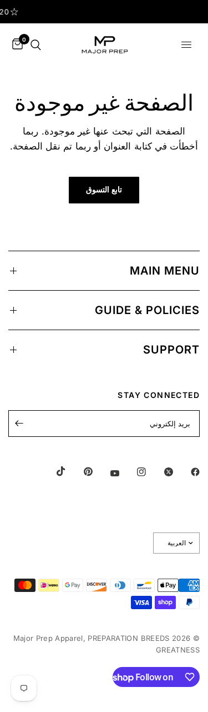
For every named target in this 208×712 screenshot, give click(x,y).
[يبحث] (36, 44)
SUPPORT (171, 349)
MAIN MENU (165, 270)
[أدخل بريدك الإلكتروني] (19, 423)
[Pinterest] (80, 472)
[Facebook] (187, 472)
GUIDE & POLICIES (147, 310)
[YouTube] (107, 473)
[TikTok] (53, 471)
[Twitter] (161, 472)
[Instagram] (133, 472)
